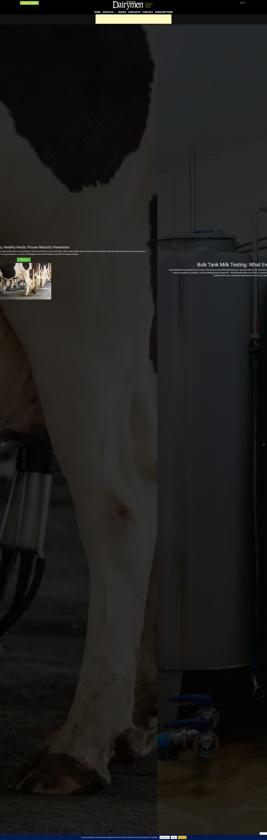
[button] (3, 444)
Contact (147, 12)
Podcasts (134, 12)
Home (97, 12)
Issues (122, 12)
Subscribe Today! (29, 3)
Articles (108, 12)
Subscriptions (164, 12)
